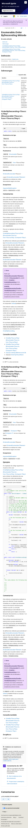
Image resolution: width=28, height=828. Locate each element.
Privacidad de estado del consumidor (10, 821)
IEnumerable (13, 154)
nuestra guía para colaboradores (10, 760)
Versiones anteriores (6, 817)
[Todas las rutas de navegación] (2, 28)
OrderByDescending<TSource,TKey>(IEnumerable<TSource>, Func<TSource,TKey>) (14, 46)
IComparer (14, 431)
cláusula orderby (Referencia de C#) (16, 352)
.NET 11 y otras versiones (11, 362)
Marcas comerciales (16, 823)
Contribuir (21, 817)
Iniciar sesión (23, 16)
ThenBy (18, 288)
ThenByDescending (10, 290)
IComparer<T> (9, 433)
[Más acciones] (25, 28)
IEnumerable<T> (15, 278)
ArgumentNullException (10, 188)
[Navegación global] (1, 16)
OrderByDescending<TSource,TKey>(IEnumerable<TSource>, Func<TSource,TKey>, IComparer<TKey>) (14, 50)
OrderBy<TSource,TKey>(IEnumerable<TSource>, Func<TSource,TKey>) (13, 340)
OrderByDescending (10, 282)
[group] (14, 92)
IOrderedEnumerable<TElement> (16, 177)
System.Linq (15, 59)
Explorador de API (9, 28)
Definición (4, 42)
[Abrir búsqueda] (18, 16)
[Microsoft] (14, 16)
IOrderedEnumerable (9, 174)
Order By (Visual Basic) (17, 355)
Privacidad (3, 819)
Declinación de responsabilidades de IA (11, 815)
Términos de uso (5, 823)
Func (14, 162)
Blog (14, 817)
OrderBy (11, 280)
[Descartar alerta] (25, 2)
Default (14, 303)
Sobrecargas (5, 44)
